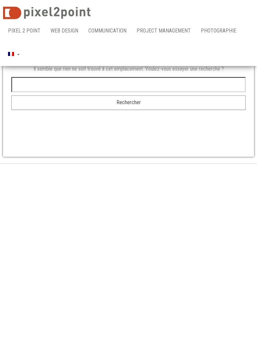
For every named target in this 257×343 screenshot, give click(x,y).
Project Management (164, 30)
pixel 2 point (24, 30)
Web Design (64, 30)
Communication (107, 30)
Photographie (218, 30)
